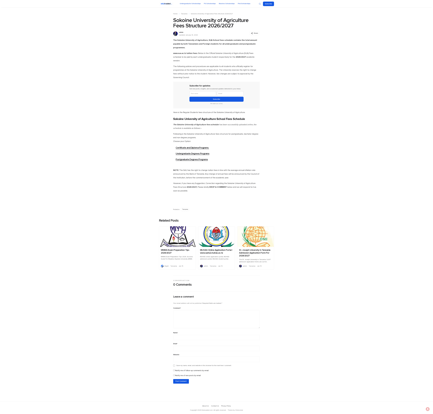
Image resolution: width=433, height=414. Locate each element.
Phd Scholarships (244, 3)
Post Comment (181, 381)
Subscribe (268, 4)
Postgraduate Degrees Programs (192, 159)
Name (175, 333)
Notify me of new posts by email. (188, 375)
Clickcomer (239, 410)
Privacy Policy (226, 406)
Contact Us (215, 406)
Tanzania (184, 14)
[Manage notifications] (428, 409)
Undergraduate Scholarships (190, 3)
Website (176, 354)
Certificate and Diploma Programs (192, 148)
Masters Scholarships (227, 3)
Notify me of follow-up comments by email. (192, 370)
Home (175, 14)
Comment (177, 308)
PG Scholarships (210, 3)
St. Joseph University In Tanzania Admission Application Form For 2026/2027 (254, 253)
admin (181, 32)
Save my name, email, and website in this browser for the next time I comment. (203, 365)
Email (175, 344)
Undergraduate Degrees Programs (192, 153)
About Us (205, 406)
